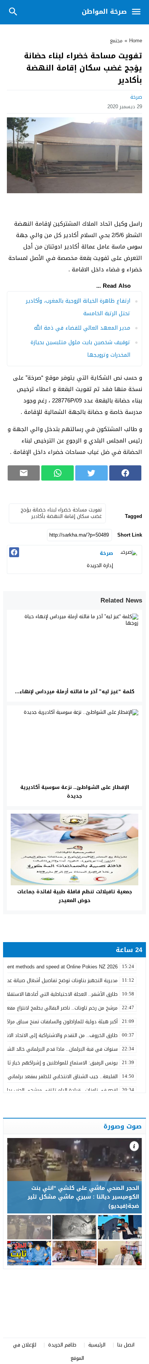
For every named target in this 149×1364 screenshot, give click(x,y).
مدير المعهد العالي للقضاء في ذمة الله (82, 328)
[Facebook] (14, 552)
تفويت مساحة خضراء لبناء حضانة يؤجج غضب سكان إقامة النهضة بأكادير (61, 513)
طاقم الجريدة (62, 1345)
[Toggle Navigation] (138, 12)
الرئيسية (96, 1345)
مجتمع (116, 40)
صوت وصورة (123, 1126)
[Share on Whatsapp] (57, 473)
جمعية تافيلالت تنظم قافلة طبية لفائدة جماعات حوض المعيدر (74, 896)
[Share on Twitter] (91, 473)
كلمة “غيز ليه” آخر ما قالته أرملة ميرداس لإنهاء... (74, 691)
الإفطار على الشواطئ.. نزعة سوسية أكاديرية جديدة (74, 791)
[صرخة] (128, 558)
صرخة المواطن (104, 11)
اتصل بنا (125, 1345)
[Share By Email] (24, 473)
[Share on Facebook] (125, 473)
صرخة (136, 97)
